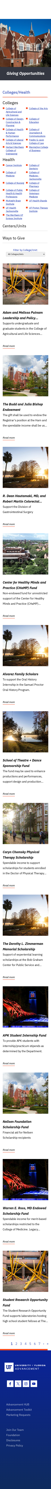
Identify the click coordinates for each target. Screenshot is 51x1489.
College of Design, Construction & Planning (15, 122)
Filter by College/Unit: (25, 250)
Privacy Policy (14, 1445)
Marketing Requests (18, 1415)
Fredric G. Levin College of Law (36, 142)
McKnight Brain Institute (13, 202)
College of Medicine (11, 174)
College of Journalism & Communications (37, 132)
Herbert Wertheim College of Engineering (15, 150)
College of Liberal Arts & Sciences (14, 142)
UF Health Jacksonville (12, 209)
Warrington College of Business (38, 149)
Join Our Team (15, 1430)
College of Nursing (15, 183)
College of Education (34, 121)
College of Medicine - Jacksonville (35, 175)
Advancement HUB (17, 1404)
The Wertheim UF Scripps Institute (14, 217)
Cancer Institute (14, 165)
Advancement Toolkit (19, 1409)
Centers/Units (14, 225)
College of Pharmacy (34, 185)
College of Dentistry (34, 167)
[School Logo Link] (24, 1367)
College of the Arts (38, 108)
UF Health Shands (38, 200)
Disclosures (13, 1440)
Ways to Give (14, 238)
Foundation (13, 1435)
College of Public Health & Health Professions (14, 193)
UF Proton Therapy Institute (38, 209)
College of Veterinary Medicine (34, 193)
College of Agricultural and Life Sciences (14, 111)
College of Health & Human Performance (14, 132)
